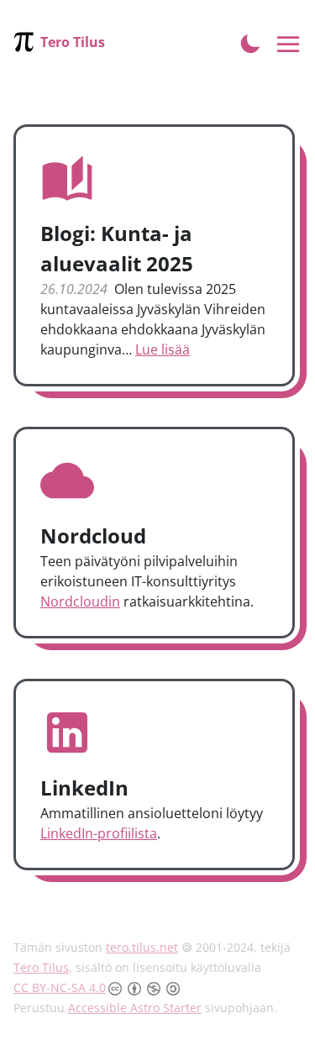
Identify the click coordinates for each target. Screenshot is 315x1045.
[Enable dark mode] (250, 42)
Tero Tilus (41, 967)
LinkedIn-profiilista (98, 833)
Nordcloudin (80, 601)
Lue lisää (162, 349)
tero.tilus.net (142, 947)
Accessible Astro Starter (135, 1008)
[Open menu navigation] (289, 45)
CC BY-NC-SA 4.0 (59, 987)
